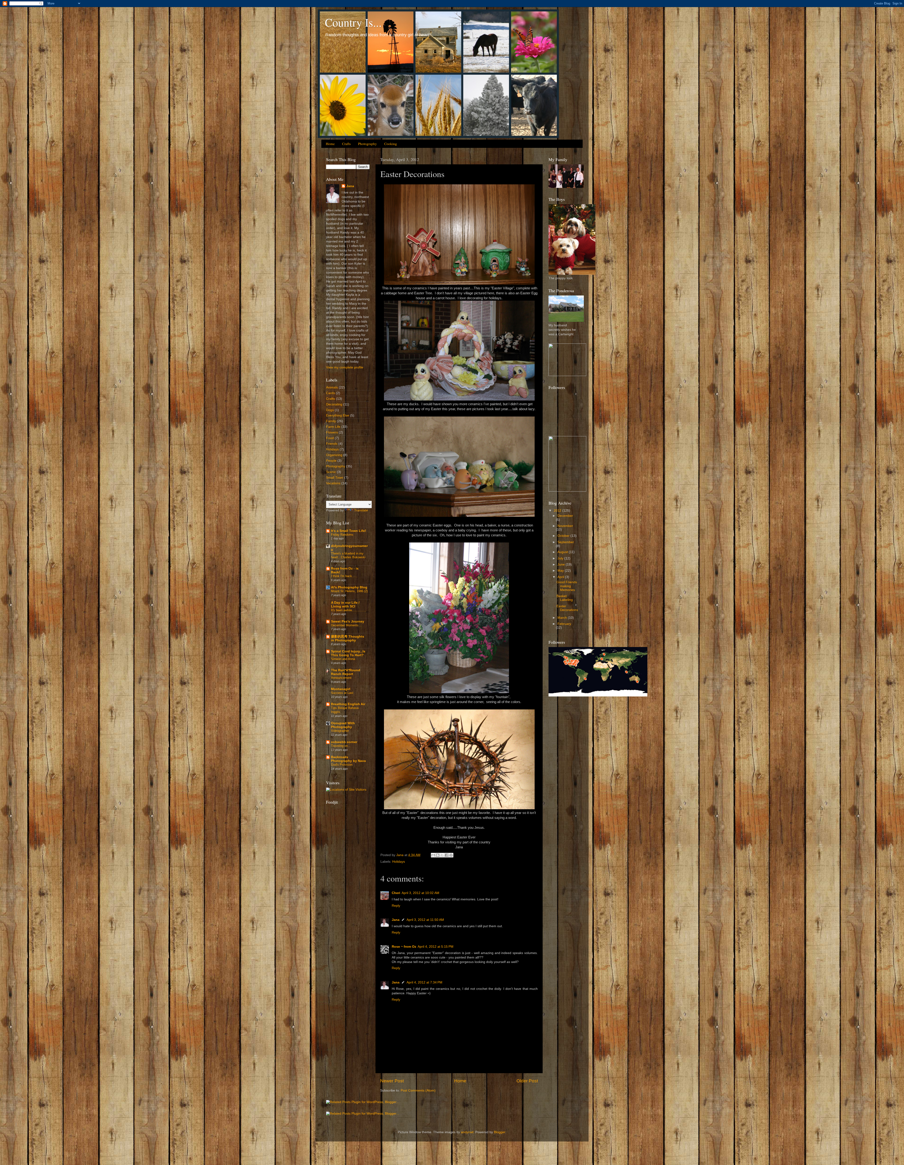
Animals (332, 387)
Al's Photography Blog (349, 587)
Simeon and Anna (343, 659)
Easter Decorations (567, 608)
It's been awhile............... (348, 610)
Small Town (334, 477)
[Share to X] (442, 855)
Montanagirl (340, 689)
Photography (367, 143)
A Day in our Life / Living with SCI (345, 604)
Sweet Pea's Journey (347, 621)
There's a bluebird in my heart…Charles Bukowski (348, 555)
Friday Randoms (342, 534)
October (563, 536)
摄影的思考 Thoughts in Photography (347, 638)
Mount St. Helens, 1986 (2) (349, 591)
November (565, 526)
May (561, 570)
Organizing (334, 455)
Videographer (340, 730)
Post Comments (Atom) (418, 1090)
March (562, 617)
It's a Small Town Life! (348, 531)
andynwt (467, 1132)
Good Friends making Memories (567, 585)
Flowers (332, 432)
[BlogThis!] (437, 855)
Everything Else (337, 415)
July (560, 558)
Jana (396, 920)
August (563, 552)
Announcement (341, 678)
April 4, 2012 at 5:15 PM (435, 946)
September (565, 542)
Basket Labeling (565, 598)
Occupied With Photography (343, 725)
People (331, 460)
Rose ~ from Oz (404, 946)
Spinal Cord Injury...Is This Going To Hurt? (348, 653)
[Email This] (433, 855)
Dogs (330, 410)
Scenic (331, 472)
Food (330, 438)
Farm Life (333, 427)
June (561, 564)
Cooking (390, 143)
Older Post (527, 1080)
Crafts (346, 143)
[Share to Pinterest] (451, 855)
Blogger (499, 1132)
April (561, 577)
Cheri (396, 893)
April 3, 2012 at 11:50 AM (425, 920)
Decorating (334, 404)
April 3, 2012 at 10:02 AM (420, 893)
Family (331, 421)
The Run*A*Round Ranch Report (345, 672)
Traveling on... (341, 746)
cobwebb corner (344, 742)
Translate (361, 510)
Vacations (333, 483)
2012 (558, 510)
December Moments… (346, 625)
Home (330, 143)
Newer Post (392, 1080)
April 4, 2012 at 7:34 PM (424, 982)
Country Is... (353, 22)
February (564, 624)
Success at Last (342, 693)
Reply (396, 905)
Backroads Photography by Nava (348, 759)
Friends (331, 443)
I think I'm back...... (344, 576)
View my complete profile (344, 367)
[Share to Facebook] (446, 855)
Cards (330, 393)
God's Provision (341, 764)
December (565, 516)
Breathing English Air (348, 704)
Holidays (398, 861)
